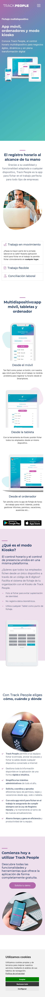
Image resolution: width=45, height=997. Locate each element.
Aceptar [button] (22, 979)
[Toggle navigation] (39, 5)
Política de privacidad (15, 973)
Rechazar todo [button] (22, 984)
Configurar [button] (22, 989)
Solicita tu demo (22, 885)
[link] (15, 973)
